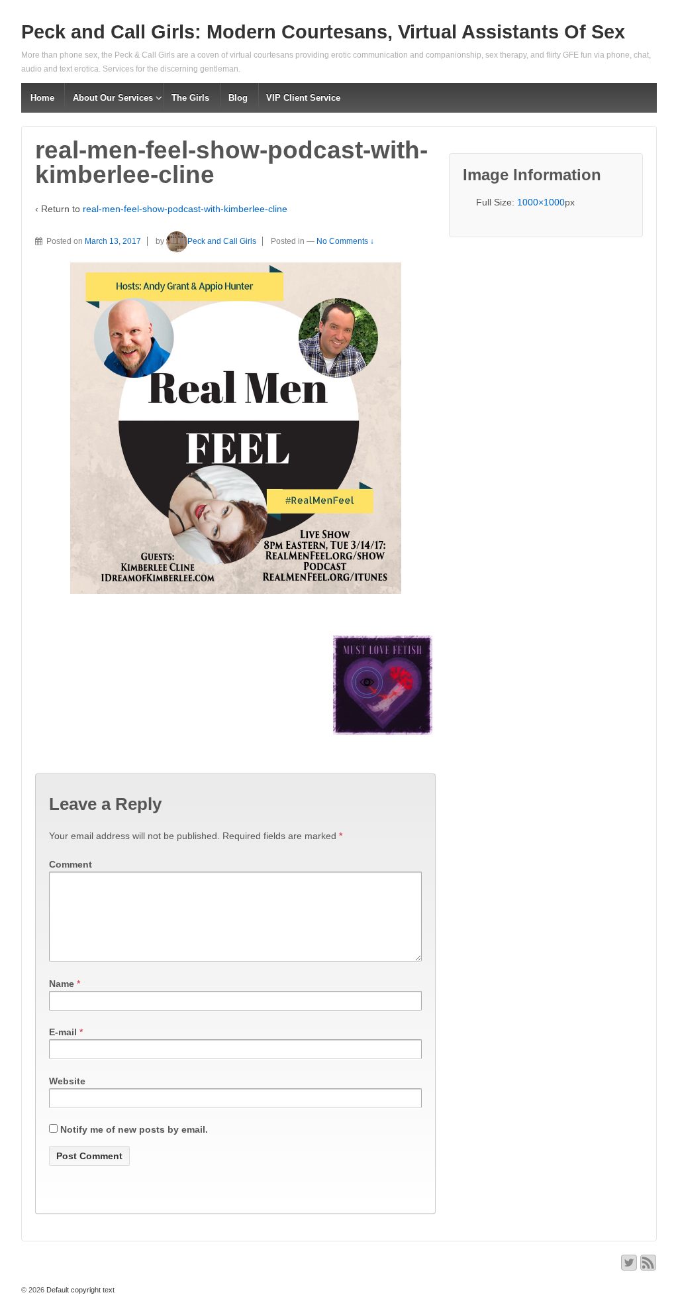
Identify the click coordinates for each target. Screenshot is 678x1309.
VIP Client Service (303, 98)
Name (61, 983)
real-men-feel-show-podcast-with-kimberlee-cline (185, 208)
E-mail (63, 1032)
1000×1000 (541, 202)
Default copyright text (79, 1290)
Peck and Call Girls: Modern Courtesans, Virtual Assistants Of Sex (323, 31)
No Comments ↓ (345, 241)
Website (67, 1081)
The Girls (190, 98)
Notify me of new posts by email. (134, 1129)
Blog (238, 98)
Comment (70, 864)
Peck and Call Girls (221, 241)
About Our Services (113, 98)
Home (42, 98)
